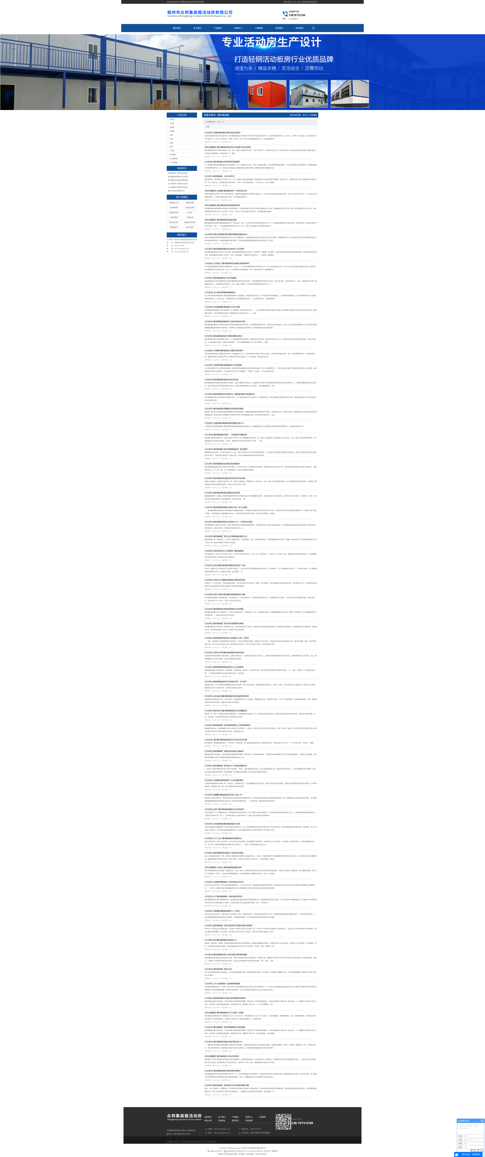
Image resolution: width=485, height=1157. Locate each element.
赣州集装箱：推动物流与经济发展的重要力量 (231, 1085)
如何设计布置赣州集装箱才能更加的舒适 (229, 580)
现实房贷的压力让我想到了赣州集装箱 (228, 551)
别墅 (171, 143)
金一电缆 (206, 1142)
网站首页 (177, 28)
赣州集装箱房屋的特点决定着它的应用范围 (234, 147)
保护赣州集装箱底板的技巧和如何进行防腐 (230, 740)
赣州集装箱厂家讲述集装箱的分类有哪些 (229, 1027)
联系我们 (300, 28)
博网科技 (274, 1151)
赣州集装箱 (174, 208)
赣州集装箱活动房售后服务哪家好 (226, 464)
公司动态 (208, 162)
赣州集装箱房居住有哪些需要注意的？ (228, 336)
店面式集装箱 (189, 208)
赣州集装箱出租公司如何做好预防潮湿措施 (230, 955)
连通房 (172, 131)
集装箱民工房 (173, 203)
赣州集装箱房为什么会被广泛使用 (230, 1013)
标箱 (171, 139)
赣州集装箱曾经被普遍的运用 (228, 205)
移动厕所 (173, 155)
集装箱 (172, 127)
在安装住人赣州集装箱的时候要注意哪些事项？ (232, 263)
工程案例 (259, 28)
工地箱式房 (190, 217)
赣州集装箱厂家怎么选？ (223, 969)
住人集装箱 (173, 162)
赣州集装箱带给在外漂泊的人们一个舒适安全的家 (232, 522)
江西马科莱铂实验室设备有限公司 (191, 1142)
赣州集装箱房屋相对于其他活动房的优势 (229, 321)
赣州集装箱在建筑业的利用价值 (225, 380)
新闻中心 (238, 28)
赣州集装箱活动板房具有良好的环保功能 (229, 478)
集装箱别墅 (190, 203)
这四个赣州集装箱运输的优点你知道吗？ (229, 809)
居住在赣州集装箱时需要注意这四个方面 (229, 565)
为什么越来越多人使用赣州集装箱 (226, 984)
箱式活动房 (190, 227)
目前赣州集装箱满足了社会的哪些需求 (228, 780)
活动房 (172, 123)
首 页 (305, 115)
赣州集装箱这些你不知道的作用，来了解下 (230, 682)
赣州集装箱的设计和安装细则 (224, 278)
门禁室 (172, 151)
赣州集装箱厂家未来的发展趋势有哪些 (228, 623)
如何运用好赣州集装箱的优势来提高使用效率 (231, 696)
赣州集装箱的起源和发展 (226, 220)
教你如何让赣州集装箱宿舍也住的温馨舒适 (230, 711)
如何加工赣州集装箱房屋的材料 (229, 867)
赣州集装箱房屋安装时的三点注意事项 (228, 667)
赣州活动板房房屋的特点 (176, 191)
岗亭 (171, 147)
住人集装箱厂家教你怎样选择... (178, 187)
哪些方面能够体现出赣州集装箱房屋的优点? (230, 234)
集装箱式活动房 (190, 222)
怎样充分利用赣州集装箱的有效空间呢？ (229, 653)
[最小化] (482, 1121)
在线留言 (279, 28)
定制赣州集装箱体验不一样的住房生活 (232, 191)
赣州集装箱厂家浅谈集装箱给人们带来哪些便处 (232, 725)
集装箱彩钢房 (173, 212)
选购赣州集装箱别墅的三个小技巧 (226, 911)
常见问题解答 (210, 147)
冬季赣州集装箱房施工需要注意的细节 (228, 350)
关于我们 (197, 28)
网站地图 (287, 2)
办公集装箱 (173, 159)
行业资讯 (208, 133)
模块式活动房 (173, 222)
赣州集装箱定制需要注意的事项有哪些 (228, 409)
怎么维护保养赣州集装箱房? (224, 292)
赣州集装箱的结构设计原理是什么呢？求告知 (231, 638)
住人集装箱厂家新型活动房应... (178, 184)
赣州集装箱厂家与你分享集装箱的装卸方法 (230, 536)
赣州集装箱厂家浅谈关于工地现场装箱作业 (230, 766)
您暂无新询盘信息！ (310, 2)
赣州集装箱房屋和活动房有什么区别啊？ (229, 249)
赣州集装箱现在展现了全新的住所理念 (228, 853)
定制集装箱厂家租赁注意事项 (178, 173)
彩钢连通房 (174, 217)
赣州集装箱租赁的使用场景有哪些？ (227, 1071)
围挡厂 (177, 1142)
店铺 (171, 135)
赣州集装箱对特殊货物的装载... (178, 180)
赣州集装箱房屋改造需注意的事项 (226, 493)
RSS (294, 2)
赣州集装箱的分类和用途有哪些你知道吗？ (230, 998)
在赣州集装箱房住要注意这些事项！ (227, 133)
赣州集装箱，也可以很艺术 (224, 176)
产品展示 (218, 28)
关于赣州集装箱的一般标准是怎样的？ (228, 896)
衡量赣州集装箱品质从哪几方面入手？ (228, 795)
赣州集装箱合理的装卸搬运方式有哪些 (228, 609)
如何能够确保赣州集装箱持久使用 (226, 824)
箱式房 (172, 119)
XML (299, 2)
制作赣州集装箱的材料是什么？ (225, 940)
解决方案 (208, 1120)
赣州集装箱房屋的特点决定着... (178, 177)
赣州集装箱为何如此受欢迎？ (228, 1056)
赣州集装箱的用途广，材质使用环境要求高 (230, 435)
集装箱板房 (174, 227)
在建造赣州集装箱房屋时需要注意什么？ (229, 423)
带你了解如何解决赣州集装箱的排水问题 (229, 594)
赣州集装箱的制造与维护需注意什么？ (228, 1042)
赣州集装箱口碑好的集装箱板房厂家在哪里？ (231, 449)
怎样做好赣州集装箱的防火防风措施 (227, 365)
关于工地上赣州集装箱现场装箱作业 (227, 838)
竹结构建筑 (213, 1142)
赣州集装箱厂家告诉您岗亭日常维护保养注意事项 (232, 925)
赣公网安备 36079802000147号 (237, 1151)
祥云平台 (260, 1151)
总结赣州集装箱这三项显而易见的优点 (228, 882)
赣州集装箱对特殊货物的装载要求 (226, 162)
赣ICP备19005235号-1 (215, 1151)
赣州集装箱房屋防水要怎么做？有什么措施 (230, 507)
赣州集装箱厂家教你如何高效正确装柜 (228, 751)
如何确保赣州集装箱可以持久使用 (226, 307)
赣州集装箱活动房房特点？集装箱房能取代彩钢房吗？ (234, 394)
